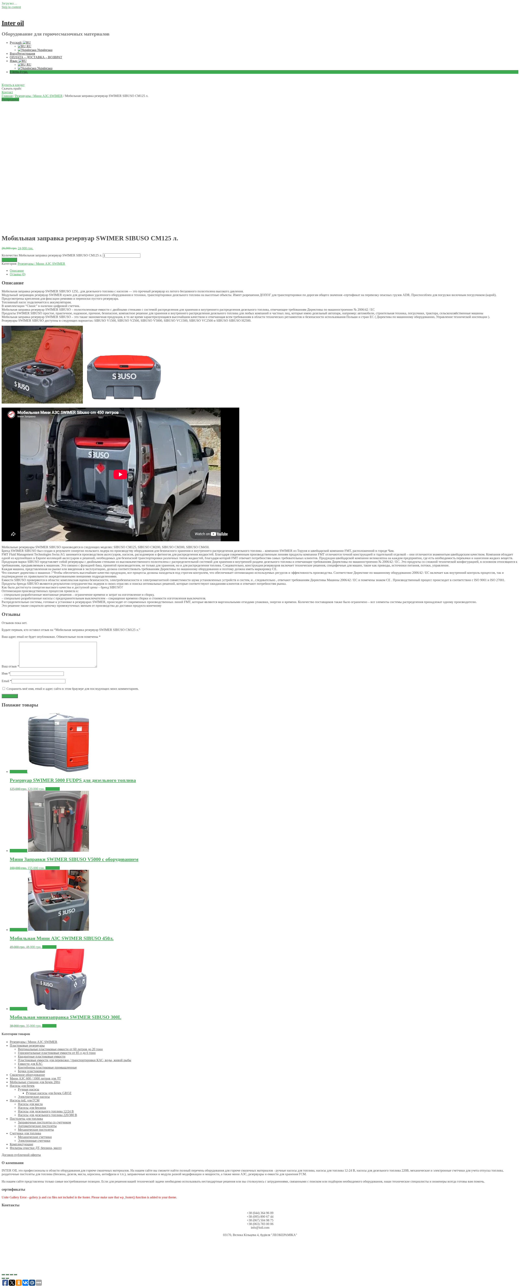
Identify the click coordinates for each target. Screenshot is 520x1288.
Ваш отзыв (10, 666)
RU (28, 46)
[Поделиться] (7, 1274)
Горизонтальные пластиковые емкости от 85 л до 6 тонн (57, 1053)
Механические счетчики (35, 1137)
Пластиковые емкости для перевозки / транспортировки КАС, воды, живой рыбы (74, 1060)
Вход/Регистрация (22, 53)
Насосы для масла (30, 1104)
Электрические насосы (34, 1096)
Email (7, 681)
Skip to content (11, 7)
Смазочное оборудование (27, 1074)
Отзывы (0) (17, 274)
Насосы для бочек (22, 1085)
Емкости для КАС (30, 1064)
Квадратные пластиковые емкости (41, 1056)
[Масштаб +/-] (15, 1274)
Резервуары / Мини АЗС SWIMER (39, 96)
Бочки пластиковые (31, 1071)
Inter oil (13, 23)
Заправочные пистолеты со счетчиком (44, 1122)
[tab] (264, 270)
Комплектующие (21, 1144)
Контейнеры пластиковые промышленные (47, 1067)
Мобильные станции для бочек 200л (35, 1082)
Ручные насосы (28, 1089)
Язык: (14, 61)
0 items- (19, 72)
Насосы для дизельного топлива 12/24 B (46, 1111)
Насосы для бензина (32, 1107)
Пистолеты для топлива (26, 1118)
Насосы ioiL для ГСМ (24, 1100)
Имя (6, 673)
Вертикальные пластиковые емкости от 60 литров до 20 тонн (60, 1049)
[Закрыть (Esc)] (3, 1274)
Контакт (7, 92)
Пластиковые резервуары (27, 1045)
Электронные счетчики (34, 1140)
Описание (17, 270)
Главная (7, 96)
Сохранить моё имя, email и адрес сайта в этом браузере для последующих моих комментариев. (72, 688)
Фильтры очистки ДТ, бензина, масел (36, 1148)
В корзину (9, 259)
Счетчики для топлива (25, 1133)
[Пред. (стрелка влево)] (3, 1278)
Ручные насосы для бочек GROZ (49, 1093)
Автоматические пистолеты (37, 1126)
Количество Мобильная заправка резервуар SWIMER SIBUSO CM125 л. (52, 255)
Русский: (16, 42)
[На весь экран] (11, 1274)
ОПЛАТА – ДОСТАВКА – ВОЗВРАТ (36, 57)
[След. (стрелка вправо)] (7, 1278)
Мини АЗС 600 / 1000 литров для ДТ (35, 1078)
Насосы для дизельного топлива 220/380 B (47, 1115)
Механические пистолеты (36, 1129)
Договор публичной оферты (21, 1155)
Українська (44, 50)
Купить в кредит (13, 85)
